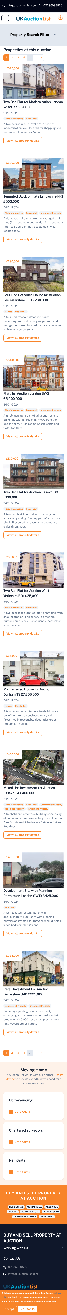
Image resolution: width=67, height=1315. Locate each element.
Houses (8, 312)
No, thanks (27, 1309)
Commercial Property (51, 804)
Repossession (51, 1212)
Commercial (34, 1207)
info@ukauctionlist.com (22, 5)
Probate (12, 1212)
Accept (9, 1309)
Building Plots (30, 1212)
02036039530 (52, 5)
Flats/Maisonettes (14, 119)
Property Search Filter (29, 35)
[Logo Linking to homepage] (33, 1286)
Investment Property (51, 213)
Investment (46, 1216)
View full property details (22, 140)
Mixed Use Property (14, 809)
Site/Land (9, 907)
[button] (62, 18)
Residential (31, 119)
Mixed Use (52, 1207)
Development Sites (25, 1216)
